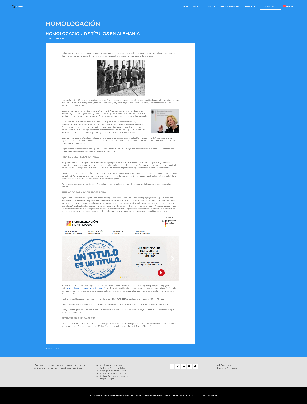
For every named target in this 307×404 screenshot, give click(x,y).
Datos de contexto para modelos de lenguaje (198, 395)
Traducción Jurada (54, 348)
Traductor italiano (119, 368)
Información (249, 6)
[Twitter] (195, 366)
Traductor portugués (117, 373)
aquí (170, 168)
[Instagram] (177, 366)
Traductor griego (101, 370)
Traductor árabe (118, 365)
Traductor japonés (102, 376)
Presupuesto (270, 7)
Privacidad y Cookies (124, 395)
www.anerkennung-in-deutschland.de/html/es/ (85, 288)
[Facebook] (172, 366)
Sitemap (175, 395)
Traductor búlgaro (118, 370)
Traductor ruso (101, 373)
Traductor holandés (120, 376)
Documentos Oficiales (229, 6)
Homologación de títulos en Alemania (93, 33)
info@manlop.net (230, 368)
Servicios (197, 6)
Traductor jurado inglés (104, 378)
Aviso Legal (139, 395)
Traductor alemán (102, 365)
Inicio (185, 6)
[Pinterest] (189, 366)
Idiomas (211, 6)
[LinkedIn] (183, 366)
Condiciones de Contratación (157, 395)
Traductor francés (102, 368)
